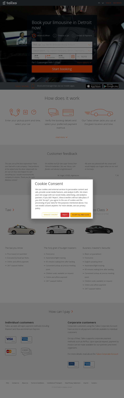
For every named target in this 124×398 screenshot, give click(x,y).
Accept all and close (80, 215)
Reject (64, 215)
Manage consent (51, 215)
